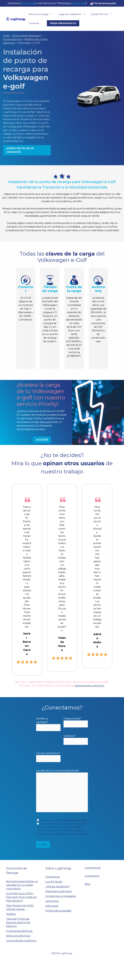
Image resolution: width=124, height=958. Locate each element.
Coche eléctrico (12, 39)
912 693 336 (28, 3)
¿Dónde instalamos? (57, 886)
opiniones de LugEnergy (89, 685)
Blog (87, 884)
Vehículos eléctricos (18, 935)
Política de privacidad (58, 910)
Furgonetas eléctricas (19, 931)
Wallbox (11, 914)
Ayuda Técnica (99, 14)
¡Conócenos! (52, 876)
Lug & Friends (53, 881)
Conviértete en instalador (60, 896)
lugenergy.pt (93, 867)
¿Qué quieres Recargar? (26, 35)
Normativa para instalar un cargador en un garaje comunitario (22, 885)
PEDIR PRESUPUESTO (63, 23)
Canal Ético (52, 901)
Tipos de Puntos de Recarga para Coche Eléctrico (18, 922)
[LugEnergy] (16, 18)
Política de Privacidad (73, 820)
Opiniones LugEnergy (58, 891)
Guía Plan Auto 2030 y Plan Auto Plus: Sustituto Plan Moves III (21, 897)
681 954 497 (78, 3)
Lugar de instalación (69, 14)
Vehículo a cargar (39, 14)
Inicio (6, 35)
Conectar (34, 23)
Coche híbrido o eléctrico (21, 940)
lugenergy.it (92, 875)
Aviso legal (51, 905)
